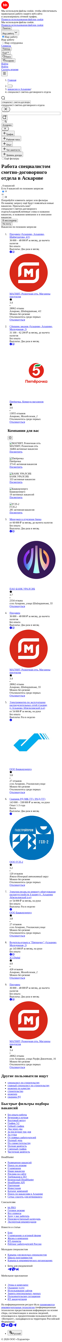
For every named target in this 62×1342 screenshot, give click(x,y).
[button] (4, 63)
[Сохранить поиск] (4, 117)
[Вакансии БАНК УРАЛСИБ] (34, 560)
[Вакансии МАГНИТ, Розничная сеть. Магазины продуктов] (34, 273)
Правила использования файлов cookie (22, 25)
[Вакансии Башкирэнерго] (34, 745)
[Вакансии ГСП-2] (34, 838)
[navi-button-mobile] (4, 73)
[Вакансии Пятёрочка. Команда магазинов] (34, 373)
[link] (6, 56)
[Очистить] (5, 109)
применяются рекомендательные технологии (28, 1306)
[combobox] (16, 102)
